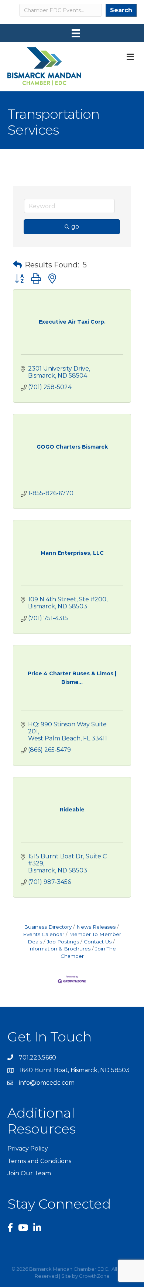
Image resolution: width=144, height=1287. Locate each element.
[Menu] (75, 33)
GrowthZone (94, 1276)
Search (121, 10)
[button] (17, 264)
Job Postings (63, 942)
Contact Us (98, 942)
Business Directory (48, 927)
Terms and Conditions (39, 1161)
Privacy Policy (27, 1148)
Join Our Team (29, 1173)
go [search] (75, 226)
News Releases (96, 927)
